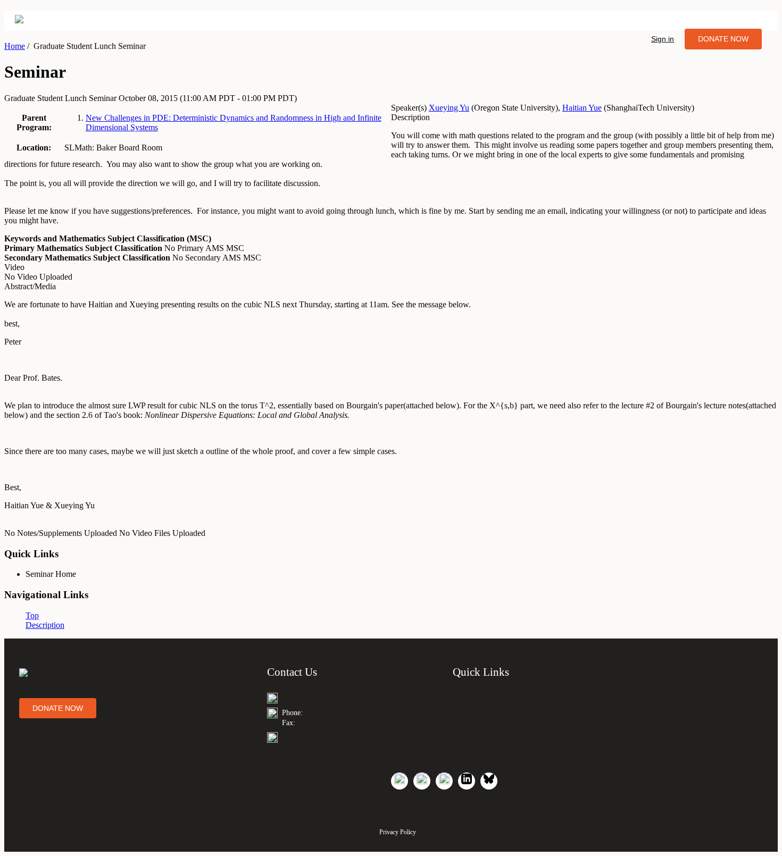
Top (32, 615)
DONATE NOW (723, 39)
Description (45, 625)
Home (14, 46)
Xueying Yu (449, 107)
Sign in (662, 39)
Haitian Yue (582, 107)
